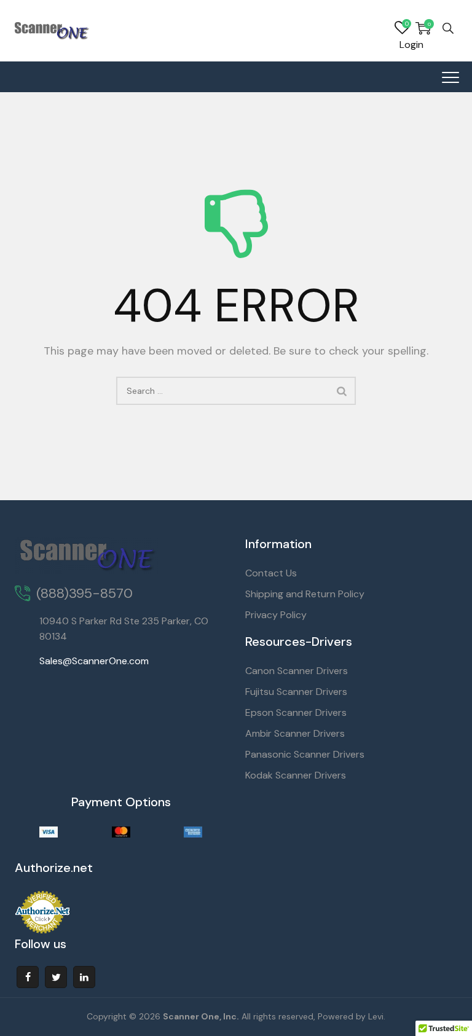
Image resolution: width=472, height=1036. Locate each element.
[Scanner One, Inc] (52, 30)
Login (411, 44)
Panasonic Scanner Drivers (304, 754)
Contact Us (271, 573)
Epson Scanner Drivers (296, 712)
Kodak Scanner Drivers (295, 775)
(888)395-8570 (84, 593)
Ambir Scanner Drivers (295, 733)
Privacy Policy (276, 614)
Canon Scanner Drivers (296, 670)
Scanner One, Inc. (201, 1016)
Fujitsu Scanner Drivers (296, 691)
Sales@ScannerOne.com (94, 660)
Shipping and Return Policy (304, 593)
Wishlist (402, 28)
